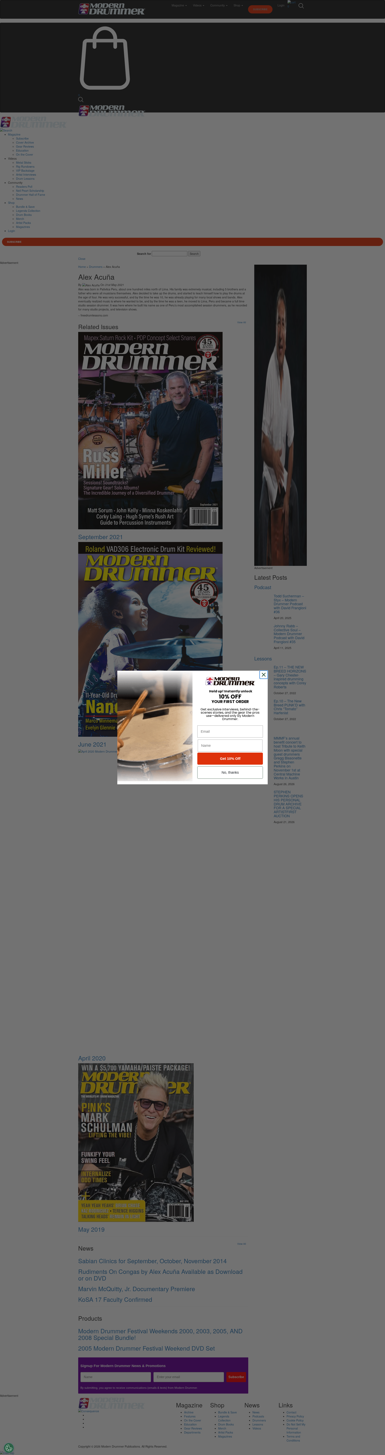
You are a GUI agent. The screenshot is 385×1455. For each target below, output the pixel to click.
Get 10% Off (230, 759)
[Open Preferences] (9, 1448)
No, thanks (230, 772)
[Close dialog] (264, 675)
